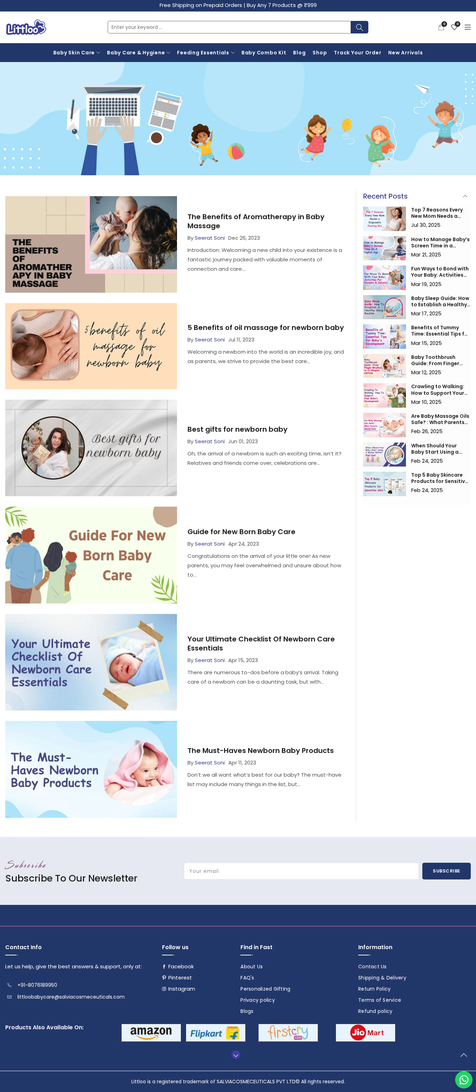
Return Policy (374, 988)
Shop (320, 52)
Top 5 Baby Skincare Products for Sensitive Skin (439, 478)
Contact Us (372, 966)
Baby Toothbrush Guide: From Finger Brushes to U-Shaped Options (438, 360)
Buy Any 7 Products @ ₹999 (282, 5)
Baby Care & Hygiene (136, 52)
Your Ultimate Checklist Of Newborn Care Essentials (261, 644)
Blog (299, 52)
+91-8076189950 (37, 985)
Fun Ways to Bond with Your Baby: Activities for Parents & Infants (440, 272)
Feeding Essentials (203, 52)
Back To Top (466, 1058)
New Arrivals (405, 52)
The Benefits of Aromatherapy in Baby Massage (255, 221)
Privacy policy (257, 1000)
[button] (441, 27)
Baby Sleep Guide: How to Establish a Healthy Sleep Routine (440, 301)
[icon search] (359, 27)
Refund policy (375, 1011)
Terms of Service (379, 1000)
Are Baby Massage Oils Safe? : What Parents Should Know (440, 419)
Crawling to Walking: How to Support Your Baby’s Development (437, 389)
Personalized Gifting (265, 988)
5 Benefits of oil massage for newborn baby (265, 327)
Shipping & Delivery (382, 977)
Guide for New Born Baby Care (241, 531)
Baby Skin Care (74, 52)
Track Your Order (357, 52)
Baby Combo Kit (263, 52)
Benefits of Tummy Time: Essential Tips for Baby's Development (440, 330)
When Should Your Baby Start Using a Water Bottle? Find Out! (435, 449)
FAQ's (247, 977)
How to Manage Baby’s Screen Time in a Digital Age (440, 242)
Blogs (246, 1011)
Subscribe (446, 871)
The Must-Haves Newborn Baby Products (260, 750)
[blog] (384, 219)
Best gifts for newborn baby (237, 429)
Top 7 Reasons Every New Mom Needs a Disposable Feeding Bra (437, 213)
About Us (251, 966)
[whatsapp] (464, 1080)
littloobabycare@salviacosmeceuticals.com (71, 996)
